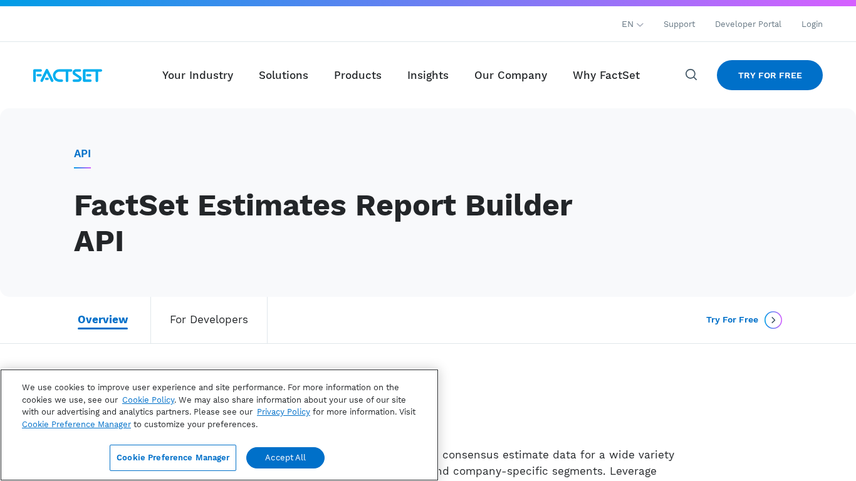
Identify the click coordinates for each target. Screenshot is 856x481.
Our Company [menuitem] (510, 75)
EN (629, 24)
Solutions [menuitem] (283, 75)
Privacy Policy (283, 411)
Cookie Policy (148, 400)
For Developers (209, 319)
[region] (219, 425)
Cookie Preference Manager (173, 457)
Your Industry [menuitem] (197, 75)
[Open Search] (692, 75)
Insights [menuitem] (428, 75)
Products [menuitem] (358, 75)
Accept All (285, 457)
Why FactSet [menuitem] (606, 75)
